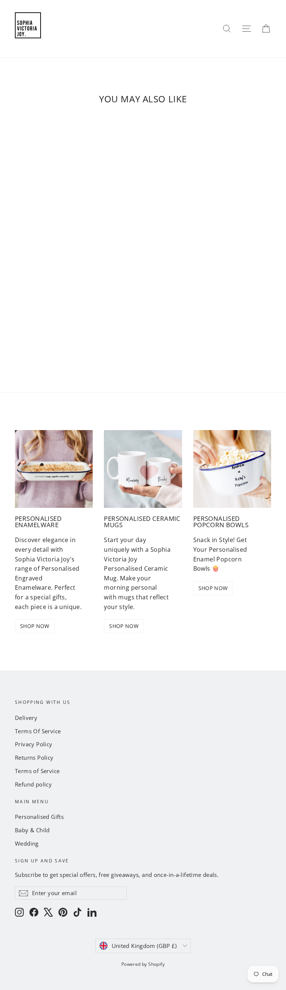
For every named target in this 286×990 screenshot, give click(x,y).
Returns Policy (34, 757)
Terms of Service (37, 771)
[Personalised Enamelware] (54, 469)
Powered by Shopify (143, 964)
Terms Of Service (38, 731)
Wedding (27, 843)
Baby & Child (32, 830)
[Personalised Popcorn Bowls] (232, 469)
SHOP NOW (35, 625)
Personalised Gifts (39, 816)
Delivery (26, 717)
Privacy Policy (34, 744)
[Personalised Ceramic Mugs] (143, 469)
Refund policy (33, 784)
